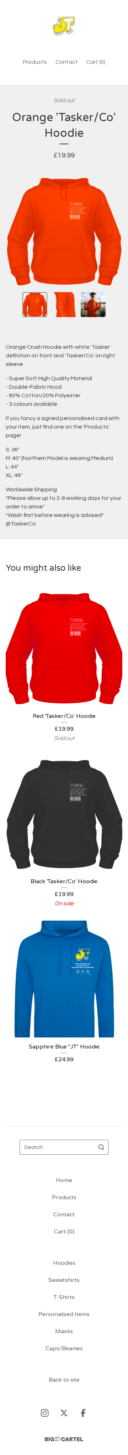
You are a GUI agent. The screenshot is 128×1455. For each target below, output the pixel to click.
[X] (64, 1413)
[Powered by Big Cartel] (64, 1439)
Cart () (95, 62)
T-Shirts (64, 1297)
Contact (66, 62)
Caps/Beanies (64, 1348)
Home (64, 1180)
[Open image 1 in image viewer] (64, 231)
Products (35, 62)
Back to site (64, 1379)
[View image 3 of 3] (93, 304)
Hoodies (64, 1263)
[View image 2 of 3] (64, 304)
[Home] (64, 26)
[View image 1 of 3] (34, 304)
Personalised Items (64, 1314)
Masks (64, 1331)
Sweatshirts (64, 1280)
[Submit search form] (101, 1147)
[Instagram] (44, 1413)
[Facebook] (83, 1413)
